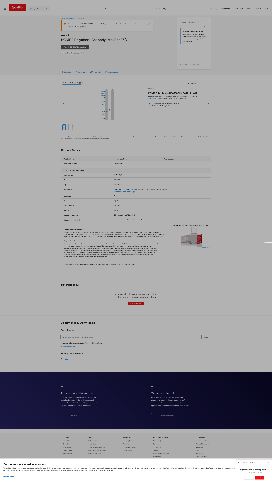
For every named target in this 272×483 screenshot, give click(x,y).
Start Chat (259, 478)
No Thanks (249, 478)
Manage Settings (9, 476)
